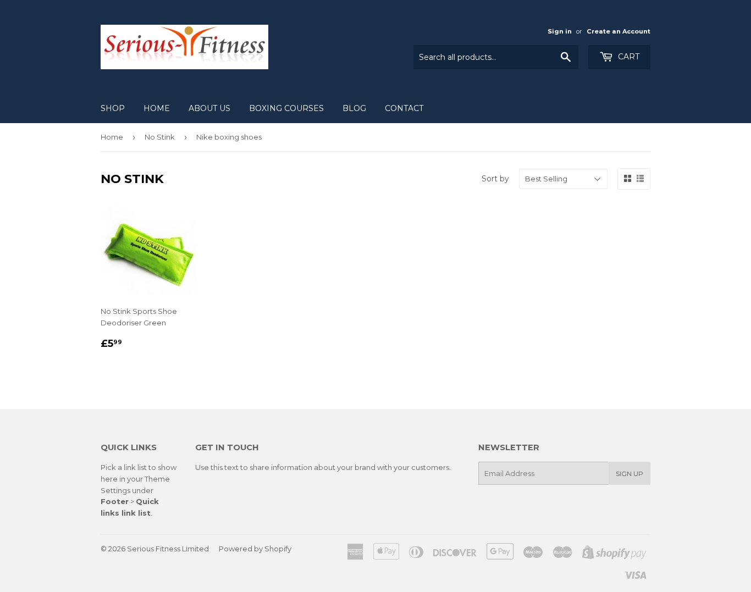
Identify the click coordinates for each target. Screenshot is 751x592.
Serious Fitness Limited (168, 548)
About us (209, 108)
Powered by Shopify (255, 548)
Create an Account (618, 31)
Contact (404, 108)
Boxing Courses (286, 108)
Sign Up (629, 473)
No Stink (160, 136)
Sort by (495, 179)
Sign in (560, 31)
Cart (627, 57)
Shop (113, 108)
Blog (354, 108)
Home (156, 108)
